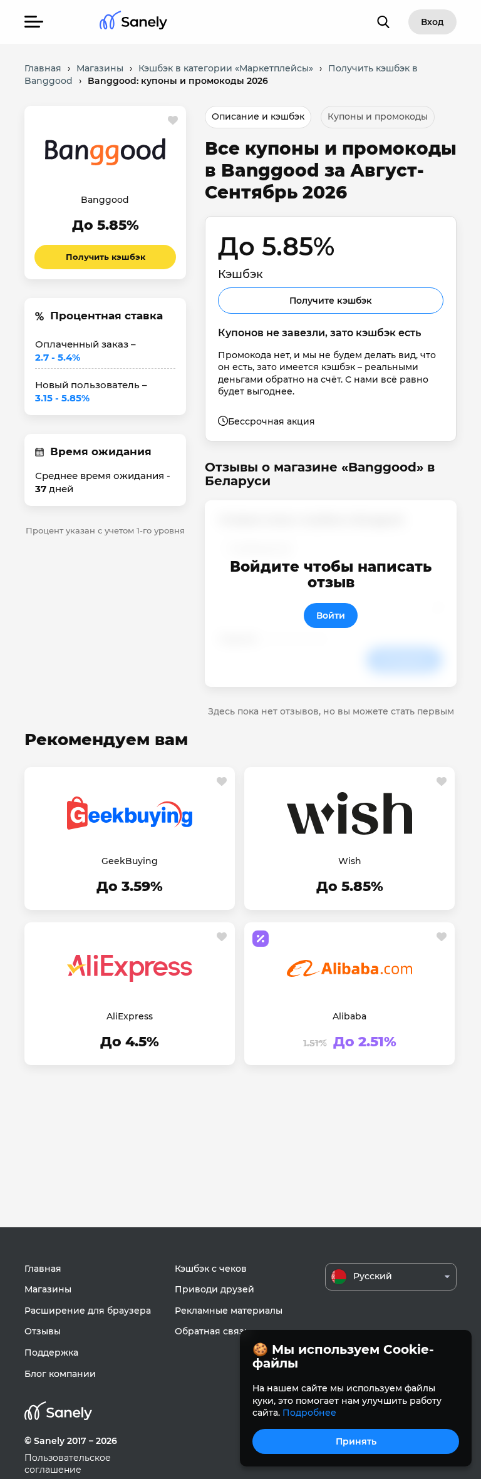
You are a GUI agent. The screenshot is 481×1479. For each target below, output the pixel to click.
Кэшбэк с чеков (211, 1268)
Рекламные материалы (228, 1310)
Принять (356, 1441)
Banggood (105, 199)
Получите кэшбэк (330, 300)
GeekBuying (129, 861)
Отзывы (42, 1331)
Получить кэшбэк (105, 257)
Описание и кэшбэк (258, 116)
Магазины (47, 1289)
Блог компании (60, 1373)
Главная (42, 1268)
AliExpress (129, 1016)
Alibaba (349, 1016)
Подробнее (309, 1412)
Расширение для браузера (87, 1310)
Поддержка (51, 1352)
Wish (349, 861)
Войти (330, 615)
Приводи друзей (214, 1289)
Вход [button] (432, 22)
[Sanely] (133, 22)
